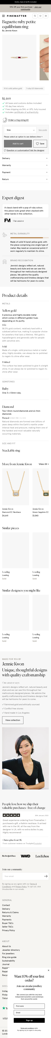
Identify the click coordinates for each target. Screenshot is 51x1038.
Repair (5, 971)
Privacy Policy (8, 930)
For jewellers (8, 953)
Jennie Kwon (11, 31)
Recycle (6, 975)
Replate (6, 968)
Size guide (43, 130)
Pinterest (6, 995)
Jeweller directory (11, 950)
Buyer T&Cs (7, 923)
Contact (6, 905)
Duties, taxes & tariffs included (25, 2)
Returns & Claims (10, 912)
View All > (44, 464)
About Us (6, 946)
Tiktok (5, 998)
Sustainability (8, 961)
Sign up (29, 1020)
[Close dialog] (48, 970)
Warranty (6, 916)
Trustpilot (38, 844)
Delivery (6, 909)
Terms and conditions (27, 1028)
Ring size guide (9, 957)
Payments (6, 920)
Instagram (7, 991)
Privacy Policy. (21, 887)
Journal (5, 964)
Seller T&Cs (7, 927)
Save (42, 144)
